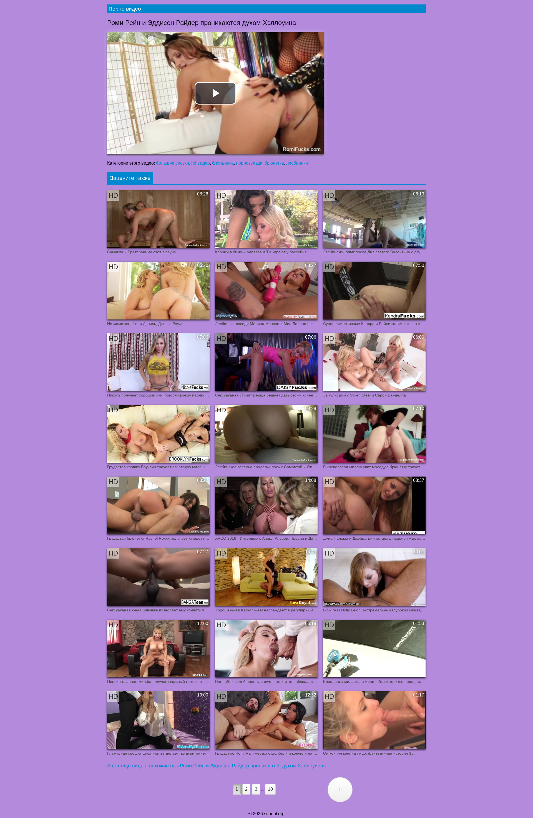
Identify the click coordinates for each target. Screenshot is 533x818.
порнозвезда (249, 163)
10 (270, 789)
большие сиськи (172, 163)
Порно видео (125, 9)
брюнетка (274, 163)
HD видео (200, 163)
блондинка (223, 163)
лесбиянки (297, 163)
